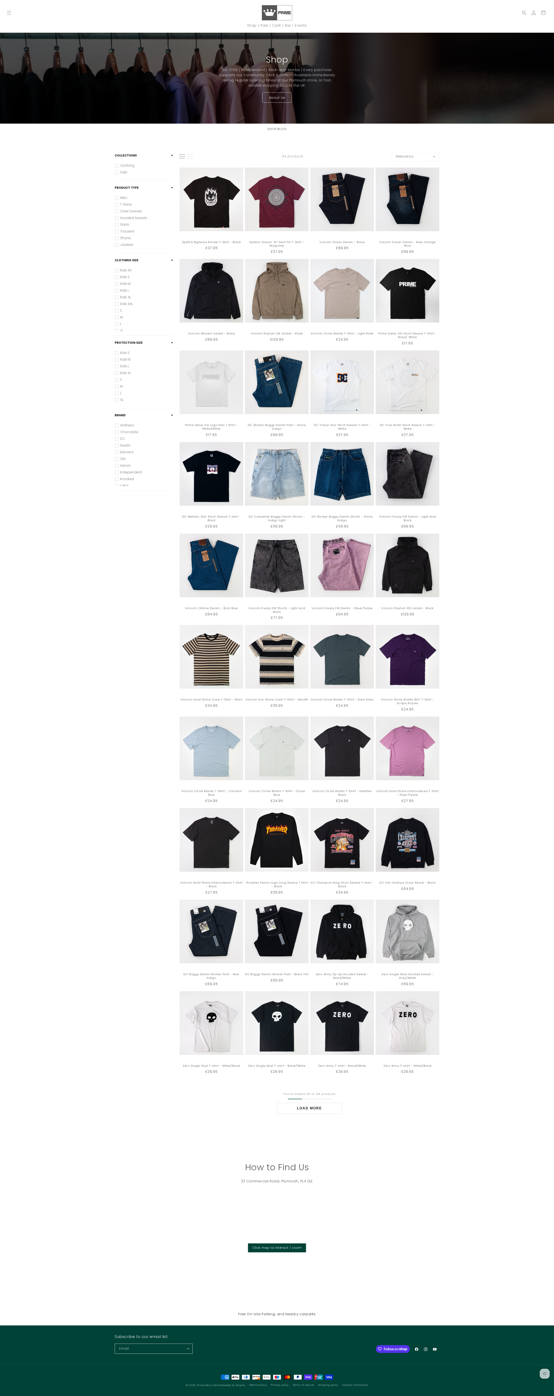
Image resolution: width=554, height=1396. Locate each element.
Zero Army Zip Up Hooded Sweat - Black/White (342, 976)
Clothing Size (126, 260)
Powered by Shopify (232, 1385)
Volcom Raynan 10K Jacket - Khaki (277, 334)
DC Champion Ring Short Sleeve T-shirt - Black (342, 884)
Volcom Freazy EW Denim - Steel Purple (342, 608)
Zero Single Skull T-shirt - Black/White (276, 1066)
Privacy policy (280, 1385)
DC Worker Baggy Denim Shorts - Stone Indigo (342, 518)
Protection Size (129, 343)
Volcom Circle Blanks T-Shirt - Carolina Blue (211, 793)
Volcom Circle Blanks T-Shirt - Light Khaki (342, 334)
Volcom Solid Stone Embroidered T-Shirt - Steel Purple (407, 793)
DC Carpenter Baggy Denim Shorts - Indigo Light (277, 518)
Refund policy (258, 1385)
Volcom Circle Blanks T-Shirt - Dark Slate (342, 700)
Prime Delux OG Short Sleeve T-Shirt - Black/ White (407, 335)
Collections (126, 155)
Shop (252, 25)
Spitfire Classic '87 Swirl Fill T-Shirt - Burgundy (276, 244)
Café (276, 25)
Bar (288, 25)
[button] (9, 13)
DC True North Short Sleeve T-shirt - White (407, 427)
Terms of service (303, 1385)
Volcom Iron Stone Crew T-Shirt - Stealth (276, 700)
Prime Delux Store (208, 1385)
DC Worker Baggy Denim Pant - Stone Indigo (277, 427)
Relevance (405, 156)
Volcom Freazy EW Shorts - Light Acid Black (276, 610)
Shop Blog (277, 129)
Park (264, 25)
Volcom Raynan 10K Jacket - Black (407, 608)
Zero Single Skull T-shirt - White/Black (211, 1066)
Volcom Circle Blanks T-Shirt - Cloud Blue (277, 793)
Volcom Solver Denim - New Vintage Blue (407, 244)
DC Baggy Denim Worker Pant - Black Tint (276, 974)
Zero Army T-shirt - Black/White (342, 1066)
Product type (127, 188)
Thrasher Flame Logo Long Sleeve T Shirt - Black (277, 884)
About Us (277, 97)
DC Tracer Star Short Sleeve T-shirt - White (342, 427)
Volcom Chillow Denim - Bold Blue (211, 608)
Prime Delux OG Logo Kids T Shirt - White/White (211, 427)
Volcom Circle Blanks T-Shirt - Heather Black (342, 793)
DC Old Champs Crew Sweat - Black (407, 883)
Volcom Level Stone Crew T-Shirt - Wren (211, 700)
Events (301, 25)
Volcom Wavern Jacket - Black (211, 334)
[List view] (190, 156)
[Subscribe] (187, 1349)
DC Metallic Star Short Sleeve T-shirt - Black (211, 518)
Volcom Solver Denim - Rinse (342, 242)
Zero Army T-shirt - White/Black (407, 1066)
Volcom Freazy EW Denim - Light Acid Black (407, 518)
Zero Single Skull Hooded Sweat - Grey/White (407, 976)
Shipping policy (328, 1385)
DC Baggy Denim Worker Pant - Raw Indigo (211, 976)
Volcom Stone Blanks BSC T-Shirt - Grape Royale (407, 701)
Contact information (355, 1385)
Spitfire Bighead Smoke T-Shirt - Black (211, 242)
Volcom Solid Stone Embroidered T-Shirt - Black (211, 884)
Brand (120, 415)
